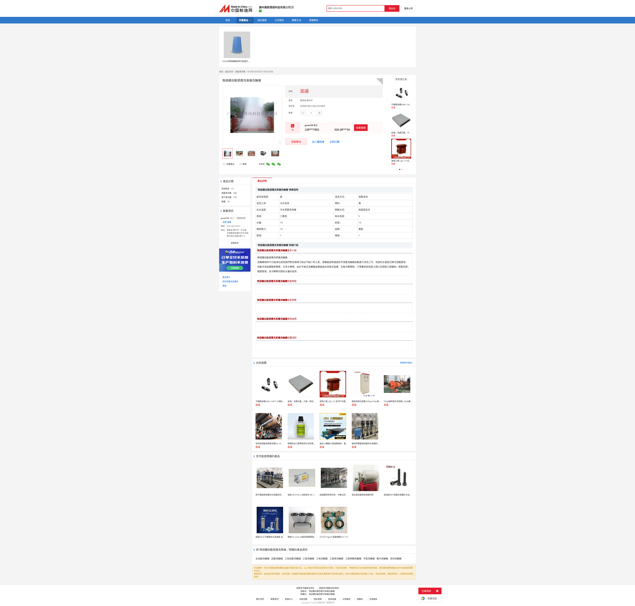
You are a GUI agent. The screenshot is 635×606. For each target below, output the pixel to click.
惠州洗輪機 (382, 558)
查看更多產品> (406, 362)
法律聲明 (346, 599)
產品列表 (229, 71)
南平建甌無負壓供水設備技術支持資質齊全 (274, 494)
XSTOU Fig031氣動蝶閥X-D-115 (334, 537)
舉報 (244, 164)
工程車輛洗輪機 (353, 558)
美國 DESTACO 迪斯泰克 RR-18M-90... (304, 494)
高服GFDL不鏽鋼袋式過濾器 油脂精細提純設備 (276, 537)
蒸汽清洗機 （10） (229, 197)
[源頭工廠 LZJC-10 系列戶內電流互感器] (401, 149)
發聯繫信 (296, 141)
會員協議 (332, 599)
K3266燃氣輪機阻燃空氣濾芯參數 (237, 61)
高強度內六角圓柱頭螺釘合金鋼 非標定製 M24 (404, 494)
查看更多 (235, 243)
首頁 (221, 71)
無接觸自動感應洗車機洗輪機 (322, 591)
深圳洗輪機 (396, 558)
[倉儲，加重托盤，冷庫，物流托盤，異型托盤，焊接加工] (401, 120)
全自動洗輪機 (262, 558)
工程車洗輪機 (336, 558)
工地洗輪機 (322, 558)
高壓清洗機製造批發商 (329, 588)
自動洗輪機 (277, 558)
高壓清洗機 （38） (229, 193)
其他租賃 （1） (228, 188)
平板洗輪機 (369, 558)
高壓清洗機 (240, 71)
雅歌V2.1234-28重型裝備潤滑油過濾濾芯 (306, 537)
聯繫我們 (274, 599)
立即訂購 (334, 141)
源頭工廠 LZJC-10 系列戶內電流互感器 (408, 160)
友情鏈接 (373, 599)
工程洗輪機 (308, 558)
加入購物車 (318, 141)
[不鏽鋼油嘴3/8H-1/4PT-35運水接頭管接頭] (401, 92)
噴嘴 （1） (226, 201)
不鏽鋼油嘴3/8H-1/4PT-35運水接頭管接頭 (409, 104)
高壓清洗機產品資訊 (305, 588)
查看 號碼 (227, 222)
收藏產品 (230, 164)
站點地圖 (303, 599)
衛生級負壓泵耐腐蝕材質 (363, 494)
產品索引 (226, 277)
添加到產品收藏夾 (230, 281)
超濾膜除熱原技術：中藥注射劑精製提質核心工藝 (341, 494)
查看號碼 (361, 127)
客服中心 (289, 599)
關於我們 (260, 599)
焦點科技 (321, 602)
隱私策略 (318, 599)
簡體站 (360, 599)
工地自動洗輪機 (293, 558)
